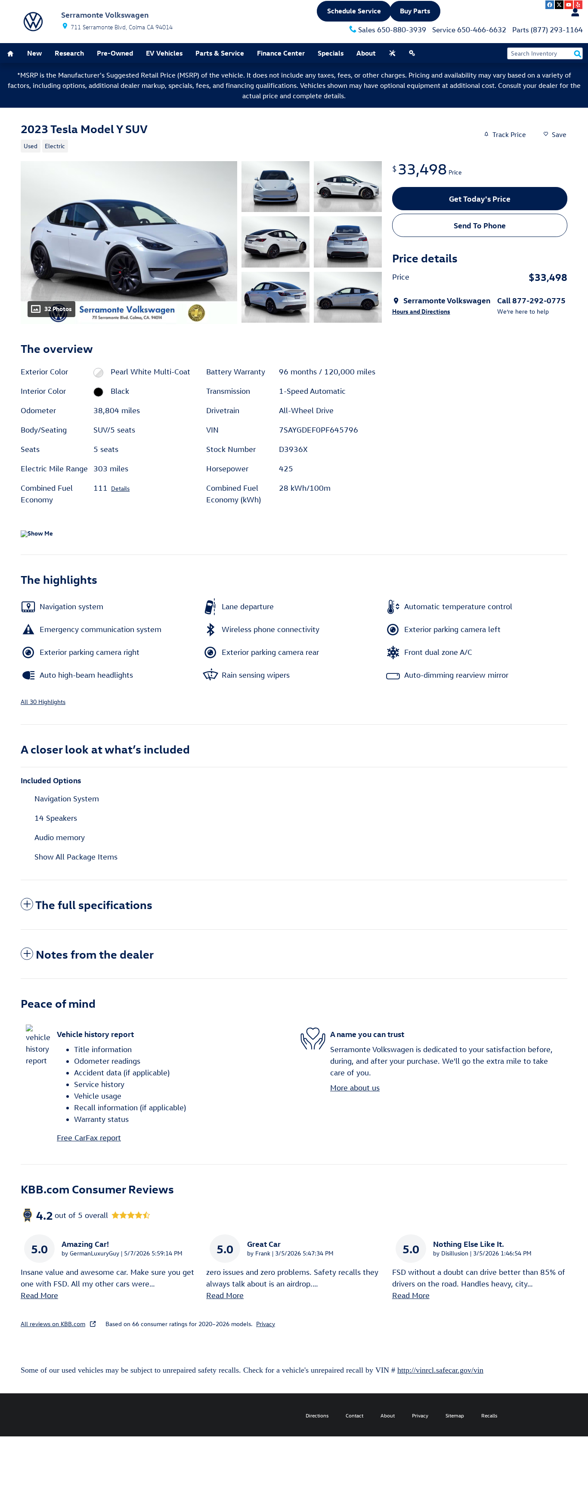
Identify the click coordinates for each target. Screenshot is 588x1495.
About (366, 53)
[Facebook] (549, 4)
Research (69, 53)
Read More (39, 1295)
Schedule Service (354, 10)
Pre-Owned (115, 53)
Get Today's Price (480, 198)
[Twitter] (559, 4)
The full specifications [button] (93, 904)
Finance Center (281, 53)
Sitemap (455, 1415)
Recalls (489, 1415)
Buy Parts (415, 10)
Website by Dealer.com (37, 1415)
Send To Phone (480, 225)
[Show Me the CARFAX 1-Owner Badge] (37, 533)
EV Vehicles (164, 53)
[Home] (33, 21)
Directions (317, 1415)
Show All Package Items (76, 856)
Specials (331, 53)
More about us (355, 1087)
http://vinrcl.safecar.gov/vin (440, 1370)
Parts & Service (219, 53)
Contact (354, 1415)
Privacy (265, 1324)
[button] (196, 145)
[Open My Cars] (573, 12)
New (34, 53)
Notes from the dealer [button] (95, 954)
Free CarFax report (89, 1137)
